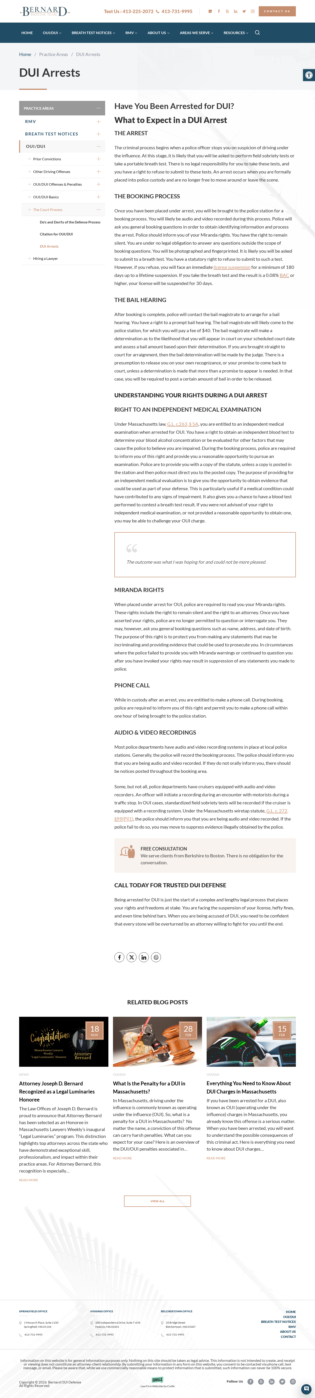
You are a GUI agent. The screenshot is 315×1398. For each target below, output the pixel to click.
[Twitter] (244, 11)
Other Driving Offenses (51, 171)
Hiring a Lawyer (45, 258)
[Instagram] (252, 11)
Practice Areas (39, 108)
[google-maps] (210, 11)
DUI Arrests (49, 246)
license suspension (232, 267)
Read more (28, 1180)
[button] (309, 75)
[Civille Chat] (306, 1389)
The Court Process (47, 209)
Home (27, 32)
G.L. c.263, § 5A (182, 424)
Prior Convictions (47, 159)
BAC (284, 275)
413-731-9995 (177, 11)
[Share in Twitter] (132, 957)
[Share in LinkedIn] (144, 957)
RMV (30, 121)
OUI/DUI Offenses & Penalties (57, 184)
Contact (288, 1337)
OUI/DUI (36, 146)
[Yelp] (227, 11)
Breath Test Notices (51, 133)
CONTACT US (277, 11)
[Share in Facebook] (119, 957)
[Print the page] (156, 957)
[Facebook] (219, 11)
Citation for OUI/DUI (56, 234)
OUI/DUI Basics (46, 197)
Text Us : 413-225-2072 (129, 11)
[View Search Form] (257, 33)
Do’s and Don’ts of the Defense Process (70, 222)
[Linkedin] (235, 11)
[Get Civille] (157, 1384)
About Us (288, 1332)
